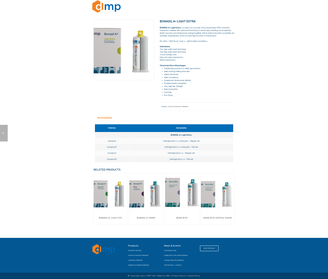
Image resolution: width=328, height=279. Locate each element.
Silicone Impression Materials (178, 106)
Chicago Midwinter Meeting (173, 260)
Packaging (104, 117)
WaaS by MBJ (163, 276)
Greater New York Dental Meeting (176, 255)
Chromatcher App (170, 250)
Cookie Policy (193, 276)
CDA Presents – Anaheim (173, 265)
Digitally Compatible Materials (138, 265)
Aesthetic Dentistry (135, 250)
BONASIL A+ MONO (146, 218)
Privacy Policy (178, 276)
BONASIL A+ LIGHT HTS (110, 218)
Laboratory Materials (135, 260)
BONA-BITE (182, 218)
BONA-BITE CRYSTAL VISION (218, 218)
